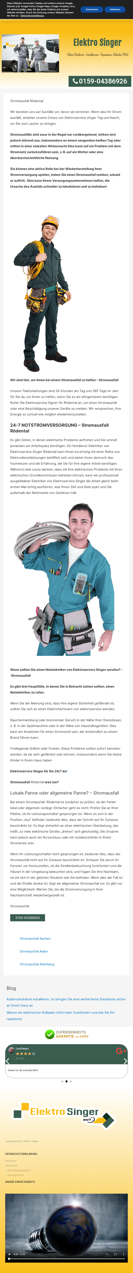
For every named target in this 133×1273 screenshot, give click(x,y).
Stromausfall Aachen (35, 938)
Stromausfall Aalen (34, 951)
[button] (7, 1061)
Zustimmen (92, 9)
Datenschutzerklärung (32, 15)
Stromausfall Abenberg (37, 964)
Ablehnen (115, 9)
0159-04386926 (28, 918)
